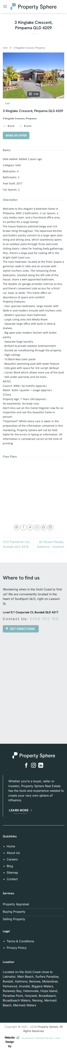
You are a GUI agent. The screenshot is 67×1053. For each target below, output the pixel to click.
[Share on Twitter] (30, 527)
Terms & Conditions (20, 941)
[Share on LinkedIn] (50, 527)
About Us (13, 853)
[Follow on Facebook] (26, 765)
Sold (5, 47)
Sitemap (12, 872)
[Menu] (5, 6)
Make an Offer (16, 135)
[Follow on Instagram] (33, 765)
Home (11, 846)
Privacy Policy (17, 948)
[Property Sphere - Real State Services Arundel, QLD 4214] (33, 6)
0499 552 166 (45, 619)
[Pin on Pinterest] (44, 527)
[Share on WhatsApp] (17, 527)
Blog (10, 866)
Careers (12, 859)
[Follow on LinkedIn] (40, 765)
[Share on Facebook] (23, 527)
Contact (12, 879)
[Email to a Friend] (37, 527)
